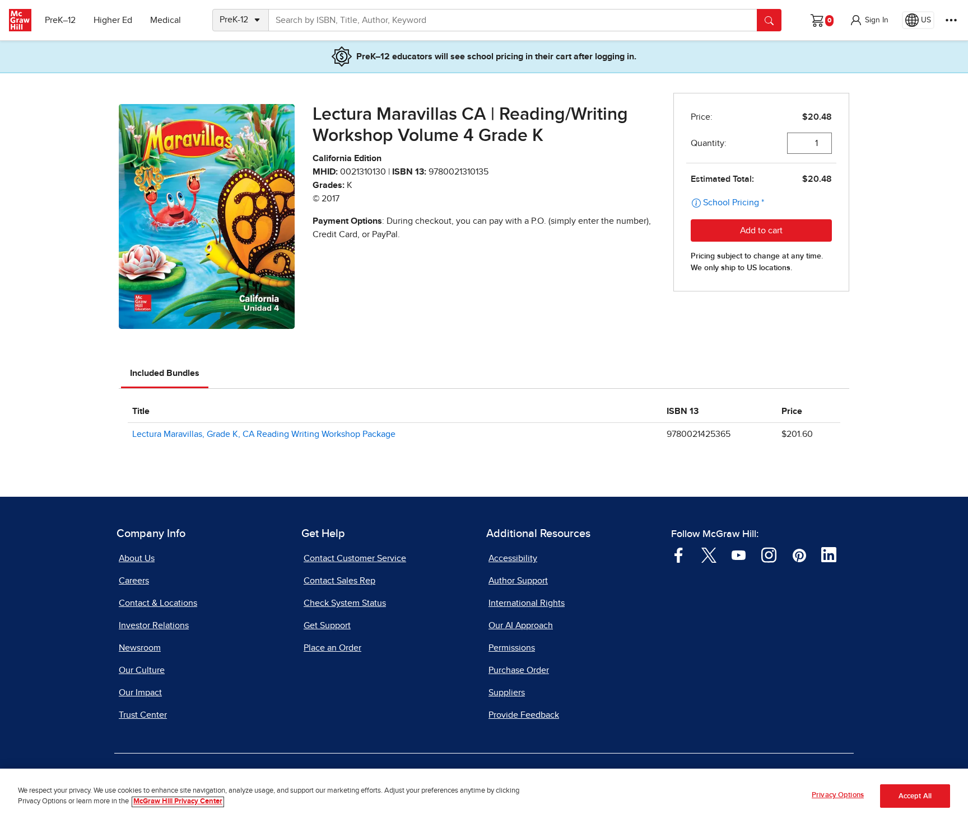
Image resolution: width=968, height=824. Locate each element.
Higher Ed (113, 20)
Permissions (511, 647)
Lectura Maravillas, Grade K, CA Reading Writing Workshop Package (263, 434)
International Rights (526, 603)
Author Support (518, 580)
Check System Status (345, 603)
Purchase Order (518, 670)
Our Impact (140, 692)
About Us (137, 558)
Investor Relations (154, 625)
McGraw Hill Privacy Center (177, 802)
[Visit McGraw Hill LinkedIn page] (828, 554)
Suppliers (506, 692)
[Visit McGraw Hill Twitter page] (708, 554)
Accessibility (512, 558)
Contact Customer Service (355, 558)
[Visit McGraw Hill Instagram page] (768, 554)
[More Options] (951, 20)
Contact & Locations (158, 603)
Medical (165, 20)
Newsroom (140, 647)
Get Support (327, 625)
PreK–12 (60, 20)
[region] (484, 796)
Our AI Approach (520, 625)
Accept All (915, 796)
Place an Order (332, 647)
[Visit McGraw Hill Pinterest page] (799, 554)
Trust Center (143, 714)
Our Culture (142, 670)
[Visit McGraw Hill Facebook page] (678, 554)
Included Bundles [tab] (164, 373)
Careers (134, 580)
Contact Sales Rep (339, 580)
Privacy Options (838, 795)
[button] (869, 20)
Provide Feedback (523, 714)
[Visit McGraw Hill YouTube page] (738, 554)
